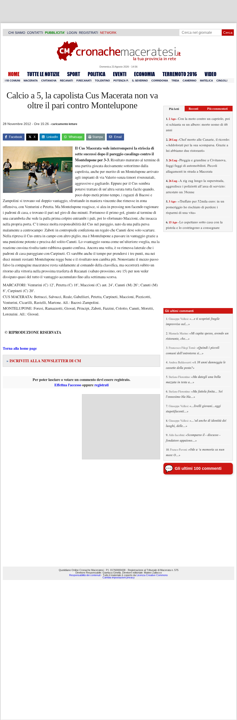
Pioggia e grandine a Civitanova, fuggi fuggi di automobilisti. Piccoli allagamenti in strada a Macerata (196, 166)
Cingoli (221, 80)
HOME (13, 74)
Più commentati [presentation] (217, 108)
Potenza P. (120, 80)
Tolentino (102, 80)
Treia (175, 80)
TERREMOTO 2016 (179, 74)
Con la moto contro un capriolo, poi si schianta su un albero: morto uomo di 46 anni (198, 124)
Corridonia (159, 80)
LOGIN (72, 32)
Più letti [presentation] (174, 108)
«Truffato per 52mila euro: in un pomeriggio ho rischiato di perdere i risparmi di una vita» (195, 207)
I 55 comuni (12, 80)
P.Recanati (83, 80)
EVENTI (119, 74)
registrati (101, 384)
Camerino (189, 80)
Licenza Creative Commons (152, 575)
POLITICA (96, 74)
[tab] (174, 109)
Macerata (31, 80)
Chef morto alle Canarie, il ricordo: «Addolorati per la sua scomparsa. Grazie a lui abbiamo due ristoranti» (198, 145)
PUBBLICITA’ (55, 32)
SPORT (73, 74)
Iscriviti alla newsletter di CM (43, 361)
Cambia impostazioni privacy (119, 577)
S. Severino (140, 80)
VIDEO (210, 74)
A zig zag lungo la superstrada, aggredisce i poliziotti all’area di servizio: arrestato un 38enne (195, 186)
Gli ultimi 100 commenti (198, 468)
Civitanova (48, 80)
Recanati (66, 80)
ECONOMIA (144, 74)
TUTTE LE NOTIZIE (43, 74)
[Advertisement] (121, 426)
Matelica (206, 80)
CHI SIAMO (16, 32)
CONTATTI (35, 32)
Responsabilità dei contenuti (84, 575)
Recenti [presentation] (193, 108)
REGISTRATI (88, 32)
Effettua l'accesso (67, 384)
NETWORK (108, 32)
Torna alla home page (20, 348)
